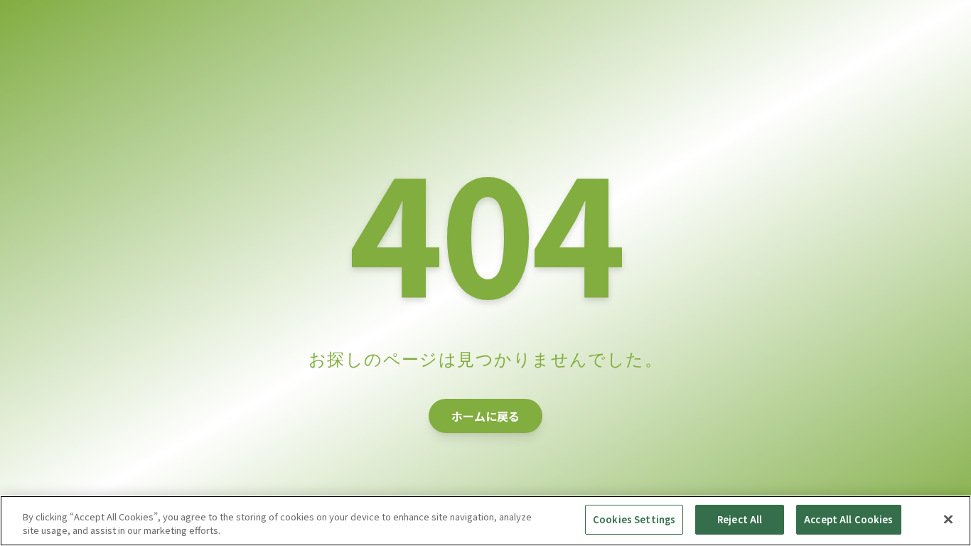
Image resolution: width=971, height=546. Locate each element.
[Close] (948, 519)
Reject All (739, 519)
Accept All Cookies (848, 519)
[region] (485, 521)
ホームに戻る (485, 415)
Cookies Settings (634, 519)
